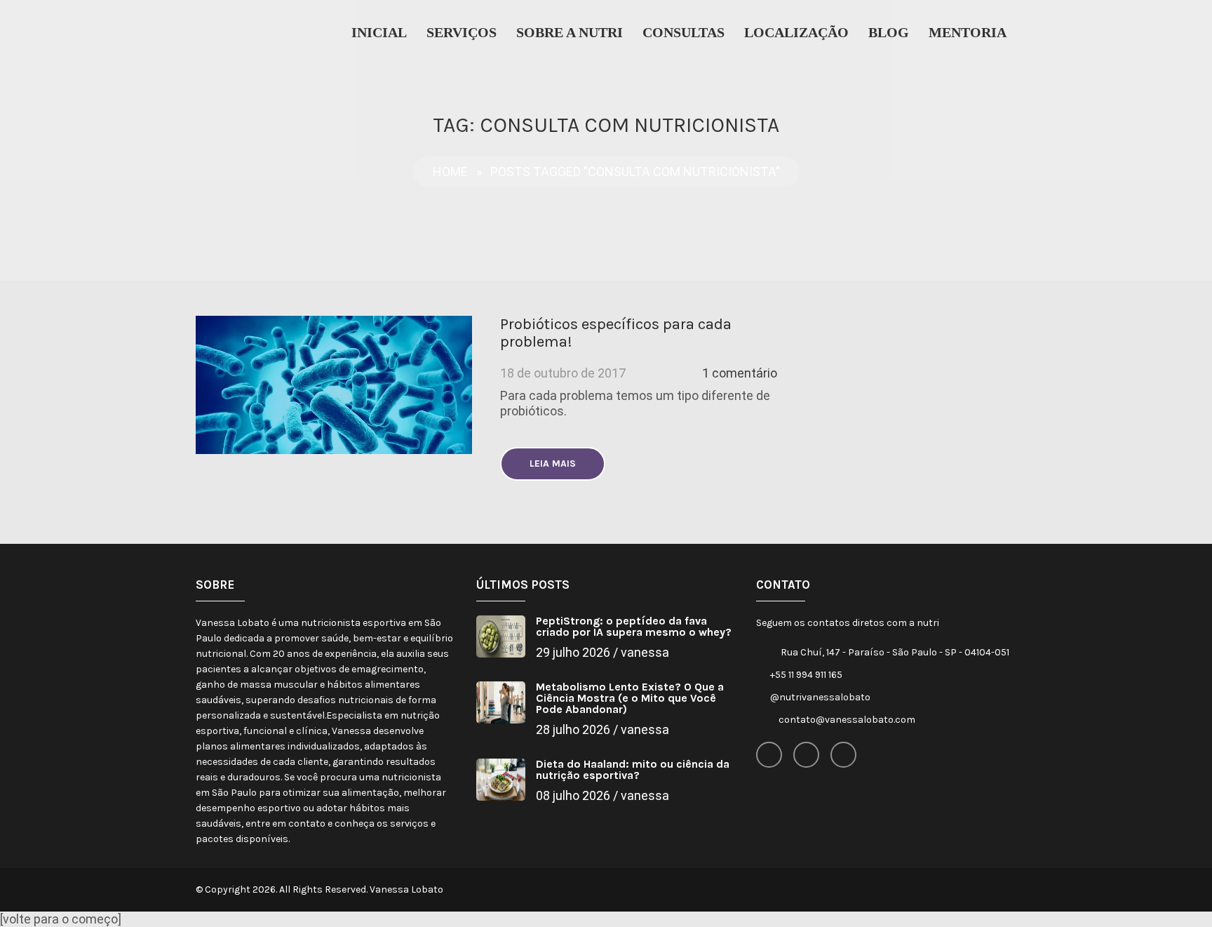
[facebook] (769, 755)
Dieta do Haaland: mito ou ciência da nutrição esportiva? (632, 769)
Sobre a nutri (569, 32)
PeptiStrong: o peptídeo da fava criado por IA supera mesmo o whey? (634, 626)
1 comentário (739, 373)
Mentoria (967, 32)
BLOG (888, 32)
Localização (796, 32)
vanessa (645, 652)
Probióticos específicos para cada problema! (616, 333)
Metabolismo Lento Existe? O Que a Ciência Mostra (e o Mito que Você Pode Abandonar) (630, 698)
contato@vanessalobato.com (847, 720)
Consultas (683, 32)
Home (450, 171)
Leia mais (553, 463)
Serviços (461, 32)
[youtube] (843, 755)
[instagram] (806, 755)
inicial (379, 32)
